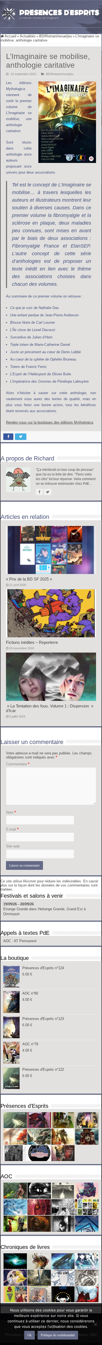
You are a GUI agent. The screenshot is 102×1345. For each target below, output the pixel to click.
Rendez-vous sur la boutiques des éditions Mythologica (49, 422)
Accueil (10, 36)
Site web (13, 846)
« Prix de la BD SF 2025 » (29, 579)
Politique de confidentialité (58, 1335)
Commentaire (17, 764)
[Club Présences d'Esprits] (51, 13)
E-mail (12, 829)
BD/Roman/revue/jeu (55, 36)
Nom (11, 812)
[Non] (95, 1324)
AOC (7, 941)
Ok (29, 1335)
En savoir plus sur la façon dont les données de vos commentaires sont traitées (49, 885)
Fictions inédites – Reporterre (32, 642)
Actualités (28, 36)
